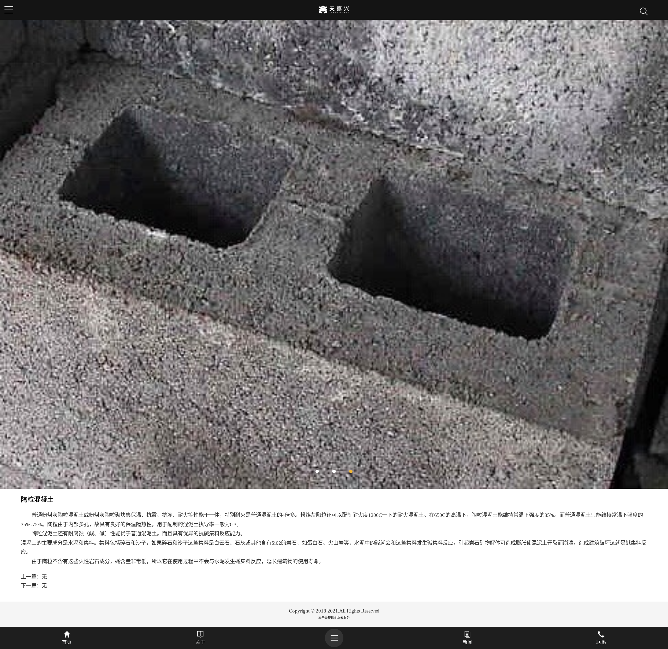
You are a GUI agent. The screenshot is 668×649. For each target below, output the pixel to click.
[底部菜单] (334, 638)
